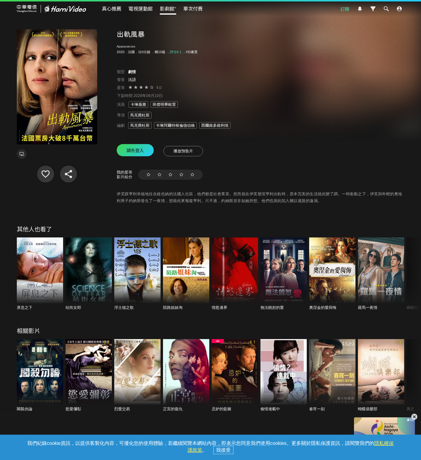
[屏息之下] (40, 273)
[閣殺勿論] (40, 375)
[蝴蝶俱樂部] (381, 375)
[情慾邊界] (235, 273)
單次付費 (193, 8)
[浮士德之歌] (137, 273)
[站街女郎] (89, 273)
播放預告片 (183, 151)
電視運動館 (140, 8)
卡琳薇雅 (138, 104)
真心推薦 (111, 8)
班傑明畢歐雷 (164, 104)
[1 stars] (148, 175)
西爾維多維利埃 (215, 125)
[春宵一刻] (332, 375)
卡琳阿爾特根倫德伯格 (175, 125)
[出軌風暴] (45, 174)
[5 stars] (192, 175)
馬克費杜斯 (140, 115)
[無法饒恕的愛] (283, 273)
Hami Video (51, 8)
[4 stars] (181, 175)
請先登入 (135, 150)
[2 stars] (159, 175)
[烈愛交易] (137, 375)
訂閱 (344, 9)
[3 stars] (170, 175)
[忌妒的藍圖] (235, 375)
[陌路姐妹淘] (186, 273)
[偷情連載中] (283, 375)
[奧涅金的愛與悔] (332, 273)
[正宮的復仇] (186, 375)
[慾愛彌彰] (89, 375)
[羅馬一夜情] (381, 273)
